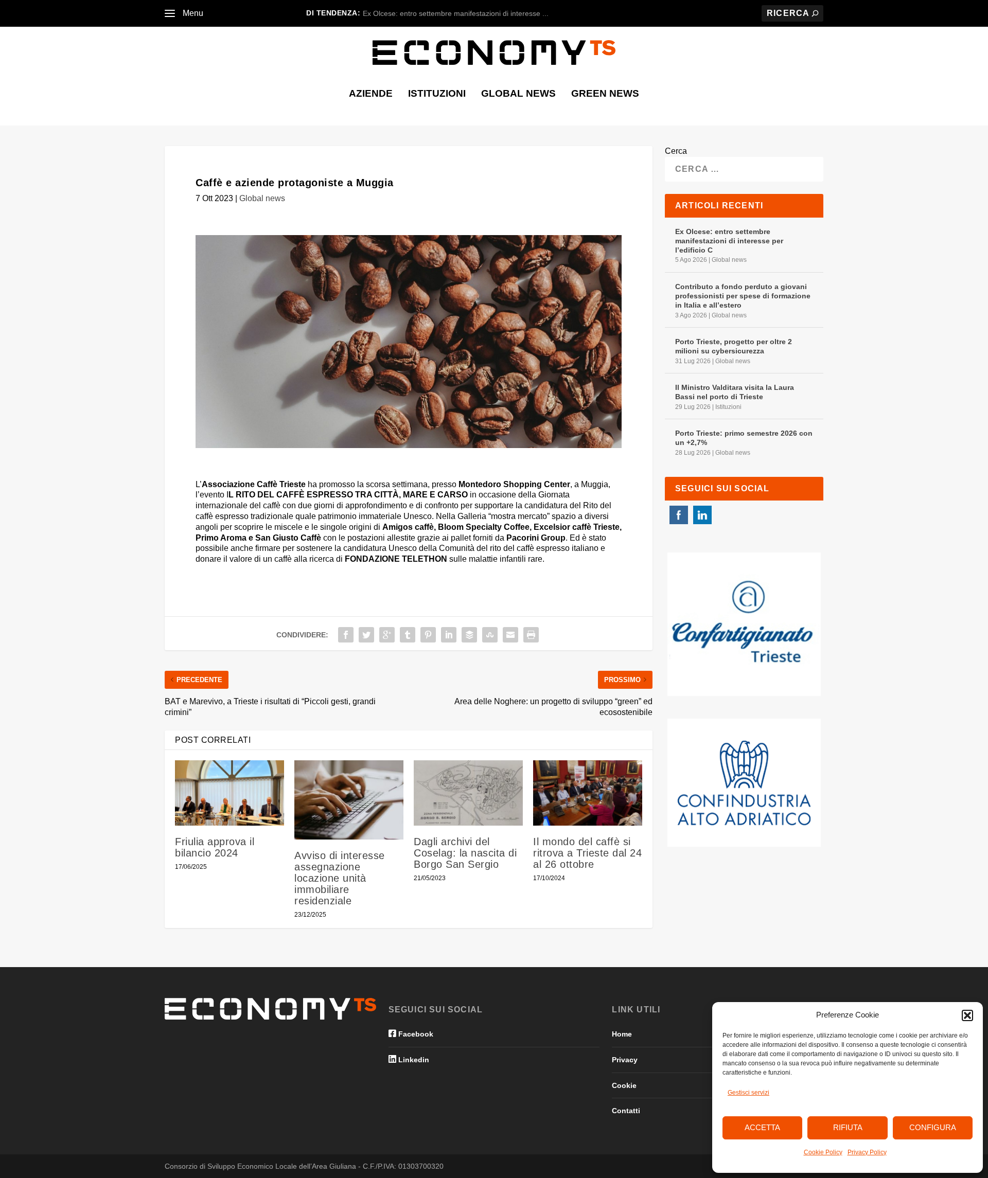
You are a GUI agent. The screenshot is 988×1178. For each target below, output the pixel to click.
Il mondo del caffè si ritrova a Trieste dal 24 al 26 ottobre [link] (587, 853)
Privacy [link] (625, 1060)
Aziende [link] (371, 94)
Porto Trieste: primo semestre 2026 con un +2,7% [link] (744, 438)
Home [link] (622, 1034)
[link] (170, 13)
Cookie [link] (624, 1085)
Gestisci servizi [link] (748, 1092)
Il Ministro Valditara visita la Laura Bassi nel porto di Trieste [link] (734, 392)
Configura (932, 1127)
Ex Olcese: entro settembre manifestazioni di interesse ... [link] (456, 13)
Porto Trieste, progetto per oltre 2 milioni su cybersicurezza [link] (733, 346)
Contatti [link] (626, 1110)
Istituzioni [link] (437, 94)
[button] (967, 1015)
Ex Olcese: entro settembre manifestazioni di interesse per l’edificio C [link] (729, 240)
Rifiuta (847, 1127)
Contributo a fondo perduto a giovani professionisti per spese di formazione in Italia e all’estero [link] (742, 295)
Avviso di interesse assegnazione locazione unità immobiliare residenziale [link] (339, 878)
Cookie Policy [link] (823, 1152)
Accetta (762, 1127)
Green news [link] (605, 94)
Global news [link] (518, 94)
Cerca (676, 151)
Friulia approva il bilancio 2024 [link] (214, 847)
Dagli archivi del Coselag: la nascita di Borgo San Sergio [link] (465, 853)
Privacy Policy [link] (867, 1152)
